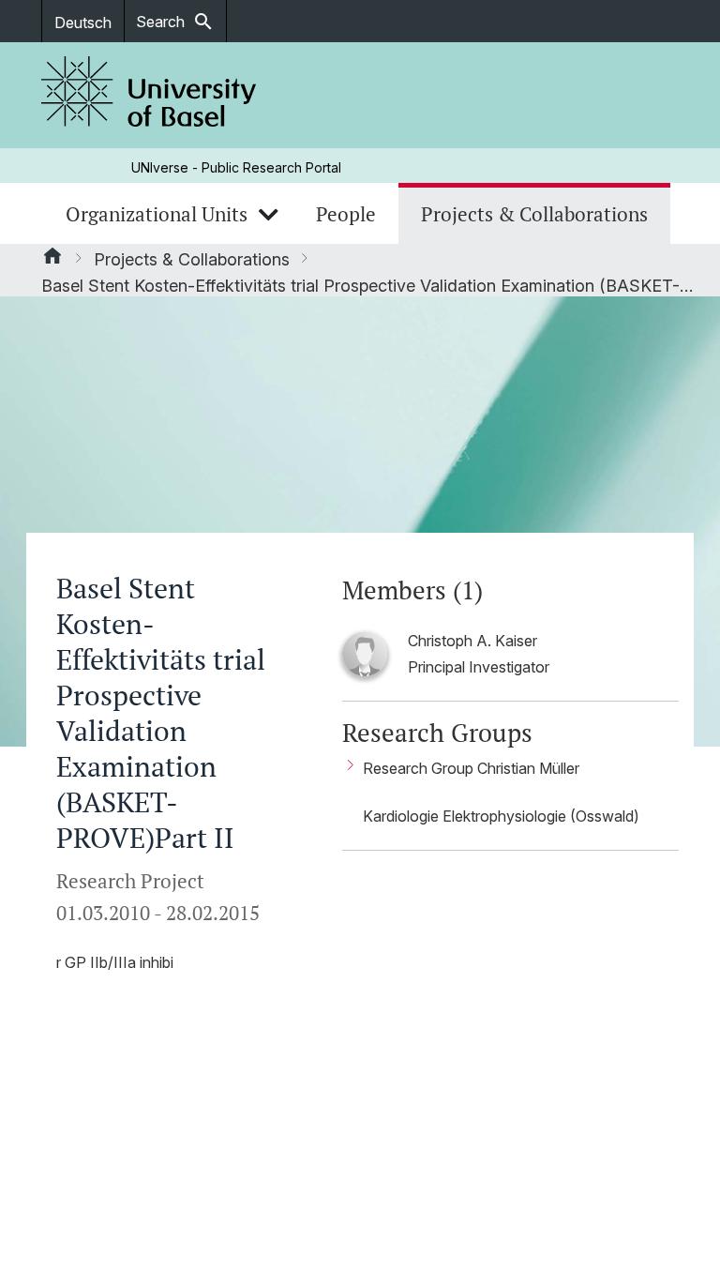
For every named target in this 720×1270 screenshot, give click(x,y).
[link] (149, 95)
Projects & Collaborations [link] (534, 214)
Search (175, 21)
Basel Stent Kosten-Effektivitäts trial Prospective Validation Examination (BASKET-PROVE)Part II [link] (369, 285)
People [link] (346, 214)
